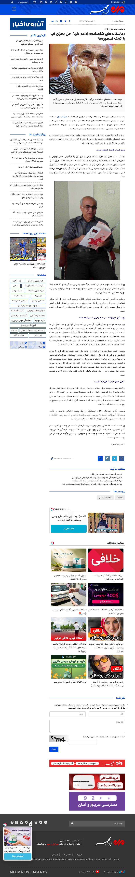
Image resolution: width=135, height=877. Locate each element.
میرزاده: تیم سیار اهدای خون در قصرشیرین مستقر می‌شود (29, 42)
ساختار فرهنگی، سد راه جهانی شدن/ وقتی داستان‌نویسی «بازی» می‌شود (92, 484)
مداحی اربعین (38, 300)
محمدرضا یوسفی (105, 497)
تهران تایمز (37, 335)
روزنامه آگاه (19, 335)
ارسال (54, 749)
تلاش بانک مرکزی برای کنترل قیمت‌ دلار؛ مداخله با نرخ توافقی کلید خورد (28, 223)
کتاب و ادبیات (105, 21)
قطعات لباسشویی (37, 315)
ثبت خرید (69, 529)
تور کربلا (38, 295)
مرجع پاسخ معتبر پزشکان (28, 305)
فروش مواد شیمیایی (36, 310)
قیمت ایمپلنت (17, 310)
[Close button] (30, 824)
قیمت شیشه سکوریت (34, 285)
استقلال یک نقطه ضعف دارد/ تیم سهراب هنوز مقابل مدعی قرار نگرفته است (28, 176)
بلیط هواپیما (39, 320)
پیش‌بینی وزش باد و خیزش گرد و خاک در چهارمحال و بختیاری (27, 51)
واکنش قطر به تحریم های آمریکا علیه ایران (27, 205)
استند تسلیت (20, 295)
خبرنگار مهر (62, 116)
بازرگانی (55, 854)
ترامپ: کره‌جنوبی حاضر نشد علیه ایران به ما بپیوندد (27, 60)
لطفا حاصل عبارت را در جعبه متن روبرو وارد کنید (104, 737)
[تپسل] (52, 509)
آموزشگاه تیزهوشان (19, 315)
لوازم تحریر (17, 280)
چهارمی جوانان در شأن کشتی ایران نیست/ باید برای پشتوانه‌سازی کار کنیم (27, 150)
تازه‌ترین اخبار (38, 35)
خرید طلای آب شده (36, 290)
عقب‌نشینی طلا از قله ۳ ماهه (30, 167)
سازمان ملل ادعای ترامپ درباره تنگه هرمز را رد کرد (28, 214)
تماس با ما (66, 854)
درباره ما (78, 854)
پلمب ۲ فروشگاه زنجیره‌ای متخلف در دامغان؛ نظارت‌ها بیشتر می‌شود (27, 97)
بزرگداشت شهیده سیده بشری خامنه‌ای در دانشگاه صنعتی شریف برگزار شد (26, 141)
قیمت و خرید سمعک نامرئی (32, 330)
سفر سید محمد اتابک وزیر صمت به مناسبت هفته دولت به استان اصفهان (27, 115)
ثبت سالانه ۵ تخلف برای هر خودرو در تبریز (27, 79)
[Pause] (91, 530)
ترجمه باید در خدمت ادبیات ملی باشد (106, 474)
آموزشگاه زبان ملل (28, 325)
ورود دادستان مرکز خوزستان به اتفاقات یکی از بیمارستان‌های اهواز (27, 196)
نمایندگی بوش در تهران (21, 320)
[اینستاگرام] (36, 822)
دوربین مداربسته (19, 300)
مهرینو (14, 330)
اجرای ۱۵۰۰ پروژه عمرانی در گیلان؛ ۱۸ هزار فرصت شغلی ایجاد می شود (27, 124)
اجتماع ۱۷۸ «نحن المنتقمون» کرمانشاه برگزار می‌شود (27, 69)
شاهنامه (120, 497)
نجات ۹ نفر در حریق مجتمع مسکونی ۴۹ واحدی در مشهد (26, 187)
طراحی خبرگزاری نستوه (111, 872)
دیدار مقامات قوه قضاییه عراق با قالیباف (29, 88)
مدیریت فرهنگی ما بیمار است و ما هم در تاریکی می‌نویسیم (97, 477)
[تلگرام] (45, 822)
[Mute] (96, 530)
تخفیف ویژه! (18, 856)
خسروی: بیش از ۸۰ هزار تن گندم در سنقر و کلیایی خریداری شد (27, 106)
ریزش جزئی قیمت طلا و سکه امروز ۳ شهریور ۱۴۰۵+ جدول (27, 159)
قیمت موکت (17, 290)
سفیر (15, 285)
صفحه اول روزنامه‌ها (34, 233)
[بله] (41, 822)
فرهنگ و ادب (118, 21)
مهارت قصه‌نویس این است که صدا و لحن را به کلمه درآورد (97, 481)
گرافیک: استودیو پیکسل (87, 872)
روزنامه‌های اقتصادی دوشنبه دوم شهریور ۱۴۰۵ (29, 266)
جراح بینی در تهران (35, 280)
